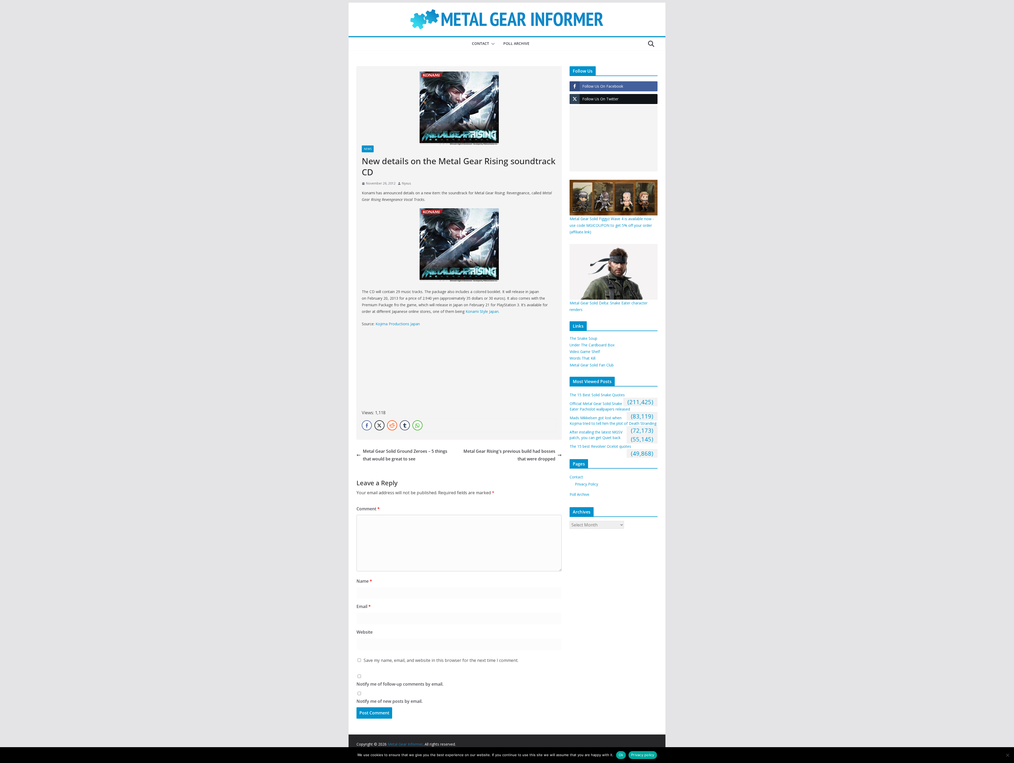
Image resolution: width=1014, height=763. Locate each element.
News (368, 149)
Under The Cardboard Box (592, 344)
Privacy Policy (586, 484)
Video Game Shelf (585, 351)
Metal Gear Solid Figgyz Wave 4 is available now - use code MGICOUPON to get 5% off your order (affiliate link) (612, 225)
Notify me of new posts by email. (389, 701)
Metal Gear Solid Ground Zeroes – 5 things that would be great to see (405, 455)
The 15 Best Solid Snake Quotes (597, 394)
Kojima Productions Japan (397, 323)
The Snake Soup (583, 338)
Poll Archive (516, 43)
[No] (1007, 755)
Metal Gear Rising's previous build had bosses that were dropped (509, 455)
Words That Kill (582, 358)
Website (364, 632)
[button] (492, 44)
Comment (368, 509)
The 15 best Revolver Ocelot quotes (600, 446)
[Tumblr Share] (405, 425)
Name (364, 581)
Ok (621, 755)
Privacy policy (642, 755)
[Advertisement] (406, 370)
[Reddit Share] (392, 425)
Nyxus (406, 183)
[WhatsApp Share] (417, 425)
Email (363, 606)
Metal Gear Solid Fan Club (592, 365)
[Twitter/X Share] (379, 425)
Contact (480, 43)
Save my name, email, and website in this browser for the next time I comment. (441, 660)
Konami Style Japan (482, 311)
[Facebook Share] (367, 425)
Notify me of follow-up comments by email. (399, 684)
